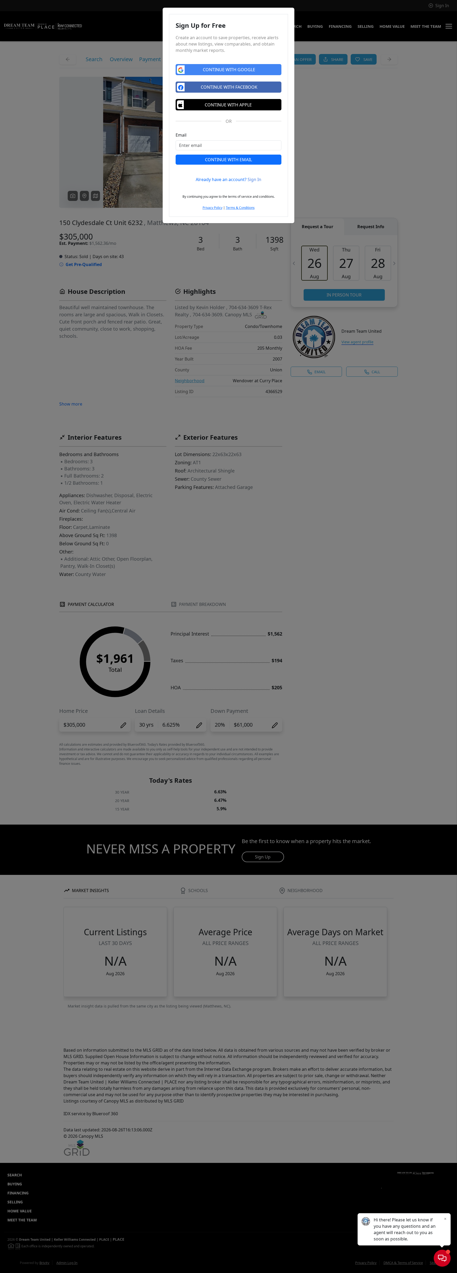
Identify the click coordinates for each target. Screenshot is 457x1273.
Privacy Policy (212, 207)
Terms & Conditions (240, 207)
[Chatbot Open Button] (442, 1258)
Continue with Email (228, 160)
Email (181, 135)
